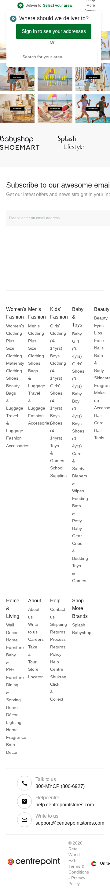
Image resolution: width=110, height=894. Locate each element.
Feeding (80, 498)
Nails (99, 347)
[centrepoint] (34, 861)
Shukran (58, 676)
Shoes (12, 378)
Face (99, 340)
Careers (36, 639)
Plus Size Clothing (14, 348)
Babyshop (81, 632)
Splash (78, 624)
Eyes (99, 325)
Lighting (13, 722)
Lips (98, 332)
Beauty (13, 385)
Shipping (58, 624)
